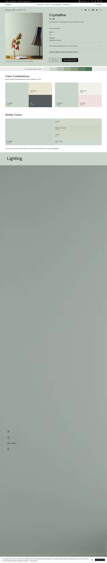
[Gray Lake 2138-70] (46, 69)
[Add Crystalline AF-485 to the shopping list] (25, 85)
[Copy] (81, 10)
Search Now (55, 148)
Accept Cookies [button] (100, 559)
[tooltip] (53, 32)
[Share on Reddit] (97, 10)
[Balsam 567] (88, 69)
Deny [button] (92, 559)
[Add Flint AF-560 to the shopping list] (48, 97)
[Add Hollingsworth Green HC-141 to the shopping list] (98, 128)
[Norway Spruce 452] (67, 69)
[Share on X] (100, 10)
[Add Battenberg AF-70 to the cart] (44, 85)
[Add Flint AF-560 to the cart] (44, 97)
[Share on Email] (89, 10)
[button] (24, 1)
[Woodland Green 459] (60, 69)
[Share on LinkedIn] (93, 10)
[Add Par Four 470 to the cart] (94, 135)
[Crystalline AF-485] (53, 69)
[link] (98, 1)
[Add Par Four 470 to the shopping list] (98, 135)
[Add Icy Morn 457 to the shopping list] (98, 121)
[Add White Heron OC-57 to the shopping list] (98, 85)
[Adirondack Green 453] (74, 69)
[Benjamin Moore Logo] (9, 4)
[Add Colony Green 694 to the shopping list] (98, 141)
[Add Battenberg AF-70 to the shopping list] (48, 85)
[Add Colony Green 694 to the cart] (94, 141)
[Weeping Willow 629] (81, 69)
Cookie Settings (33, 560)
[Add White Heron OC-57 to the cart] (94, 85)
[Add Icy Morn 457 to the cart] (94, 121)
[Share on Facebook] (85, 10)
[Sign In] (95, 1)
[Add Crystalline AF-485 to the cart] (21, 85)
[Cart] (101, 1)
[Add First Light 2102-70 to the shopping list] (98, 97)
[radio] (8, 431)
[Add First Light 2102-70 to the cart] (94, 97)
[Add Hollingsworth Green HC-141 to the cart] (94, 128)
